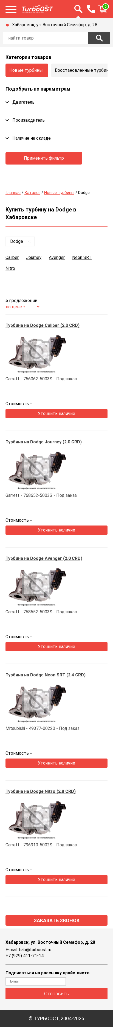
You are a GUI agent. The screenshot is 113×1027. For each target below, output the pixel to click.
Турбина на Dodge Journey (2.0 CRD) (43, 441)
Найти (99, 38)
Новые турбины (26, 70)
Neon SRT (82, 257)
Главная (13, 192)
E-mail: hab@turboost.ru (28, 949)
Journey (33, 257)
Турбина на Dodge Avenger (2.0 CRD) (43, 558)
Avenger (57, 257)
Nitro (10, 268)
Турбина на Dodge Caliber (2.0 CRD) (42, 325)
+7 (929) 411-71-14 (24, 955)
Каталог (32, 192)
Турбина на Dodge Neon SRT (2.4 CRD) (45, 674)
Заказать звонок (57, 920)
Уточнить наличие (56, 413)
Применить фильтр (44, 158)
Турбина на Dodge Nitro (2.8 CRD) (40, 791)
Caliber (12, 257)
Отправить (56, 993)
